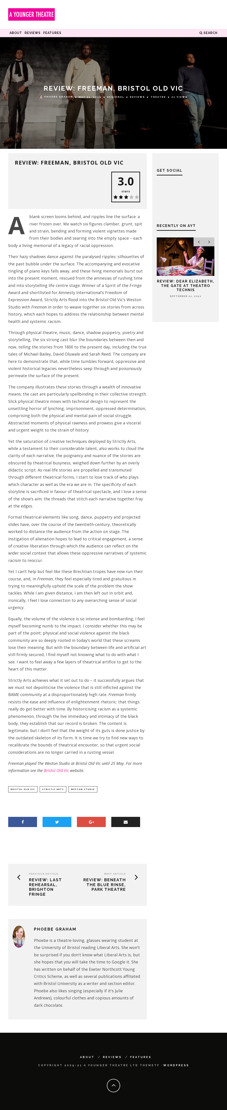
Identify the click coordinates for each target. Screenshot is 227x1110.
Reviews (33, 33)
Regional (115, 97)
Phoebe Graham (58, 97)
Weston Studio (83, 789)
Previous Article (43, 874)
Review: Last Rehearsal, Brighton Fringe (45, 887)
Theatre (158, 97)
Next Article (115, 874)
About (16, 33)
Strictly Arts (53, 789)
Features (52, 33)
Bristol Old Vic (56, 770)
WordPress (176, 1065)
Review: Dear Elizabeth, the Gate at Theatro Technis (185, 285)
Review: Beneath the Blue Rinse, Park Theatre (104, 884)
